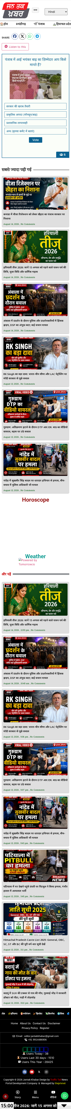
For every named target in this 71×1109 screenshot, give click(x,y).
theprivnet (60, 1083)
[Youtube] (31, 1071)
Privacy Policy (30, 1028)
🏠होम (4, 24)
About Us (25, 1023)
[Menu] (35, 1092)
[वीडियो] (53, 1092)
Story (18, 1097)
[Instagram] (46, 1071)
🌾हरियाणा (12, 1013)
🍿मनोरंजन (25, 1013)
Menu (35, 1097)
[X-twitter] (39, 1071)
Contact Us (39, 1023)
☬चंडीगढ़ (21, 24)
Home (14, 1023)
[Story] (17, 1092)
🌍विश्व (60, 1013)
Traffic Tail (55, 1079)
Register (44, 1028)
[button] (15, 36)
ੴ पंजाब (39, 24)
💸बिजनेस (49, 1013)
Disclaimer (54, 1023)
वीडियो (53, 1097)
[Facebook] (24, 1071)
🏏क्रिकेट (37, 1013)
